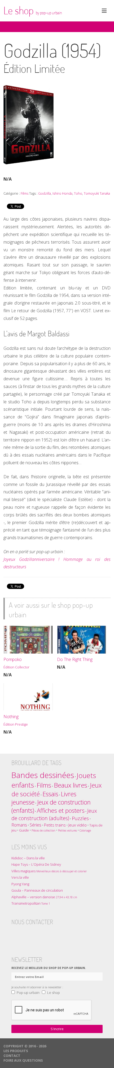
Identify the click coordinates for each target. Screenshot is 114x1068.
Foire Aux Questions (23, 1060)
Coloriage (85, 830)
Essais (50, 794)
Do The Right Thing (75, 659)
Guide (24, 830)
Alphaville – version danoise (44, 897)
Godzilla (44, 193)
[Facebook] (15, 935)
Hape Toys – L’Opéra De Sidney (36, 864)
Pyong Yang (20, 884)
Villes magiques (49, 871)
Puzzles (80, 818)
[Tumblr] (36, 935)
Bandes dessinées (42, 775)
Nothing (15, 720)
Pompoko (16, 662)
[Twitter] (26, 935)
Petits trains (55, 825)
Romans (19, 825)
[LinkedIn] (46, 935)
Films (24, 193)
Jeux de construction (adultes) (54, 814)
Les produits (15, 1050)
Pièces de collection (43, 830)
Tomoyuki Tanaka (97, 193)
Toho (78, 193)
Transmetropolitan (30, 903)
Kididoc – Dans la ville (28, 858)
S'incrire (57, 1028)
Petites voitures (67, 830)
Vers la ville (20, 877)
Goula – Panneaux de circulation (37, 890)
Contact (11, 1055)
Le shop (32, 10)
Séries (35, 825)
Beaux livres (70, 785)
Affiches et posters (61, 810)
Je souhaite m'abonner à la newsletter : (37, 987)
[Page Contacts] (57, 935)
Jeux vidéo (77, 825)
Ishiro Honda (62, 193)
